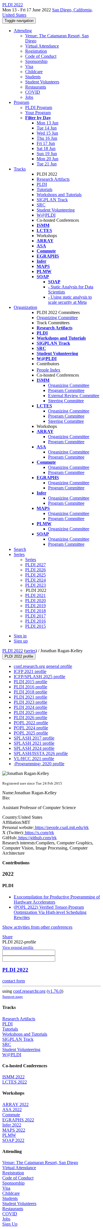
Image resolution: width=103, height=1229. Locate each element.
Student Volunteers (42, 81)
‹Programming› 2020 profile (39, 763)
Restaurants (35, 87)
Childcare (34, 71)
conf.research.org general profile (43, 666)
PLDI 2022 (12, 650)
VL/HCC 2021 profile (34, 758)
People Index (48, 370)
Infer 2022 (11, 1125)
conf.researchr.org (29, 991)
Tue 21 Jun (47, 163)
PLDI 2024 (35, 580)
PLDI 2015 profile (30, 681)
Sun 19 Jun (47, 153)
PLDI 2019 (35, 605)
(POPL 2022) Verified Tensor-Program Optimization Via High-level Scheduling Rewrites (50, 912)
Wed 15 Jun (47, 133)
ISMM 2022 (13, 1076)
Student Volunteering (56, 210)
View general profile (17, 947)
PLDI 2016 (35, 621)
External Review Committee (73, 395)
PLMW (9, 1135)
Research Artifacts (53, 179)
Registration (36, 51)
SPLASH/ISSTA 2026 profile (41, 753)
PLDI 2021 (35, 595)
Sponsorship (36, 61)
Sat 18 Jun (46, 148)
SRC (41, 204)
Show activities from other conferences (37, 927)
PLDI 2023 (35, 585)
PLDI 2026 (35, 569)
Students (33, 76)
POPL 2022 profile (31, 722)
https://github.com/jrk (37, 837)
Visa (29, 66)
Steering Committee (66, 400)
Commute (11, 1114)
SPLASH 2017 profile (34, 738)
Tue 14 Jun (47, 128)
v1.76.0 (55, 991)
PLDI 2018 (35, 610)
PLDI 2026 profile (30, 717)
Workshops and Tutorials (59, 194)
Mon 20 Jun (47, 158)
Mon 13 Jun (47, 122)
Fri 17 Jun (46, 143)
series (30, 650)
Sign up (21, 641)
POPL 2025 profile (31, 733)
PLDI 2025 (35, 575)
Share (7, 936)
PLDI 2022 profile (19, 656)
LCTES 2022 (14, 1082)
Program (21, 102)
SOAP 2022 (13, 1140)
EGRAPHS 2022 (18, 1119)
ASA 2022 (12, 1109)
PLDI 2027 (35, 564)
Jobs (29, 97)
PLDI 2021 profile (30, 697)
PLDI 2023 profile (30, 702)
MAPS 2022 (13, 1130)
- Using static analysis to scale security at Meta (70, 300)
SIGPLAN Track (52, 199)
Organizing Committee (57, 317)
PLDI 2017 (35, 616)
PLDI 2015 (35, 626)
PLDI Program (38, 107)
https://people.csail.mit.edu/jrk (61, 827)
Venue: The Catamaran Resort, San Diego (40, 1162)
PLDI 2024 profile (30, 707)
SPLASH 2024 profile (34, 748)
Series (30, 559)
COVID (32, 92)
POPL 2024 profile (31, 727)
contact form (13, 980)
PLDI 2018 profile (30, 692)
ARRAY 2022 (15, 1104)
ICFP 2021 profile (30, 671)
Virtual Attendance (42, 46)
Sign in (20, 635)
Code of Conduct (40, 56)
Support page (12, 996)
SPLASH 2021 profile (34, 743)
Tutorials (44, 189)
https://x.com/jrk (39, 832)
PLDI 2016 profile (30, 686)
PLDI (42, 184)
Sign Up (9, 1224)
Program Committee (66, 390)
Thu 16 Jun (47, 138)
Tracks (20, 169)
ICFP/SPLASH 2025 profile (39, 676)
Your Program (38, 112)
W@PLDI (46, 215)
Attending (23, 30)
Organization (25, 307)
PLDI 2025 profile (30, 712)
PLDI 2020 (35, 600)
